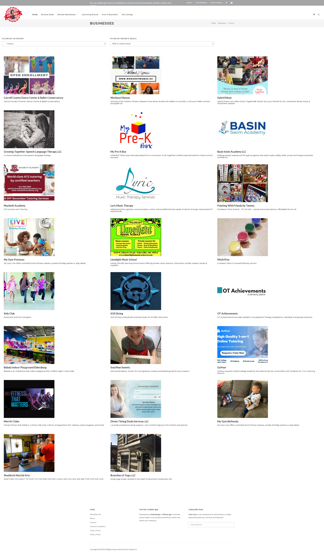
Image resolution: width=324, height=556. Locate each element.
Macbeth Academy (14, 205)
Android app (155, 514)
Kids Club (9, 313)
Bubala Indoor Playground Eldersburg (25, 367)
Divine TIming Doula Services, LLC (129, 421)
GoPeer (221, 367)
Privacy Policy (95, 534)
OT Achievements (227, 313)
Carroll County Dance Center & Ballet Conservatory (33, 97)
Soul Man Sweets (120, 367)
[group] (162, 43)
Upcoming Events (90, 14)
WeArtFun (223, 259)
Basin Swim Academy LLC (231, 151)
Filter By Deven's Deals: (123, 39)
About (189, 3)
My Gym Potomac (14, 259)
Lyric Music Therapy (121, 205)
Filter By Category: (13, 39)
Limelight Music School (123, 259)
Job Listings (127, 14)
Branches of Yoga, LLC (123, 475)
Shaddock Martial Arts (17, 475)
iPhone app (167, 514)
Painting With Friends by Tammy (236, 205)
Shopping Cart (95, 514)
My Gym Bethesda (227, 421)
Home (213, 23)
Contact (93, 522)
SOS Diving (116, 313)
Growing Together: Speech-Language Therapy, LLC (33, 151)
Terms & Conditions (98, 526)
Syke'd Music (224, 97)
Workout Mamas (120, 97)
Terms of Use (95, 530)
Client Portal (216, 3)
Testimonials (201, 3)
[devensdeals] (231, 3)
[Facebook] (226, 3)
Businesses (222, 23)
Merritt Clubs (11, 421)
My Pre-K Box (118, 151)
